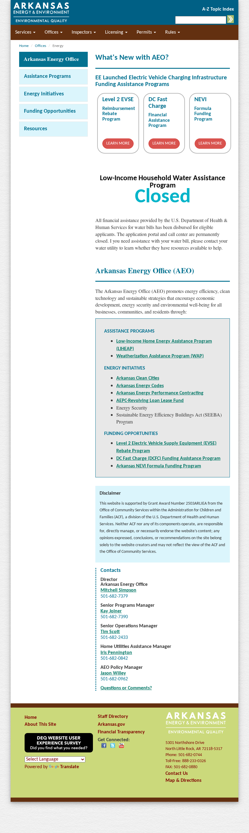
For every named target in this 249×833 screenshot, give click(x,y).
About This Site (40, 724)
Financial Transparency (121, 732)
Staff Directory (113, 716)
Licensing (114, 32)
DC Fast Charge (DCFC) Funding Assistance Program (168, 458)
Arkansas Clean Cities (137, 378)
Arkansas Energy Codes (140, 385)
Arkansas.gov (111, 724)
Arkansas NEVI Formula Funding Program (158, 466)
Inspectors (82, 32)
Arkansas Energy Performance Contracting (159, 393)
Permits (145, 32)
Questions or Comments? (126, 688)
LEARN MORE (118, 143)
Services (23, 32)
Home (31, 717)
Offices (52, 32)
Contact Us (176, 773)
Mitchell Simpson (118, 590)
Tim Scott (110, 631)
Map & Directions (183, 780)
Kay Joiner (111, 611)
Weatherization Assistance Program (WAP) (160, 356)
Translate (69, 767)
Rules (171, 32)
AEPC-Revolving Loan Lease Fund (150, 400)
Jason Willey (113, 673)
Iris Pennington (116, 652)
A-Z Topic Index (218, 9)
